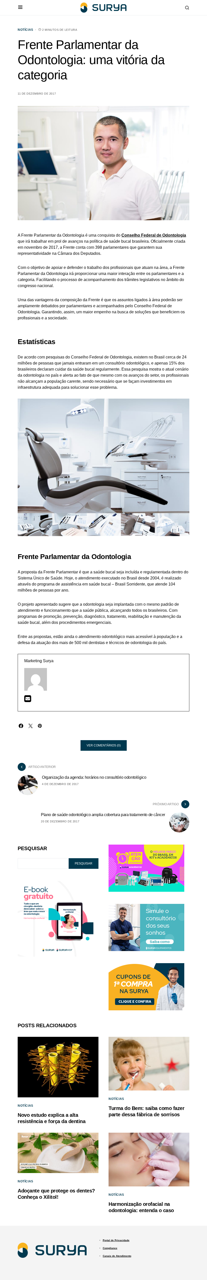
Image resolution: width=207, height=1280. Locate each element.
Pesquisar (32, 848)
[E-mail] (27, 700)
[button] (20, 8)
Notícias (25, 30)
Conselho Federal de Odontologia (153, 235)
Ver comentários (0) (104, 745)
